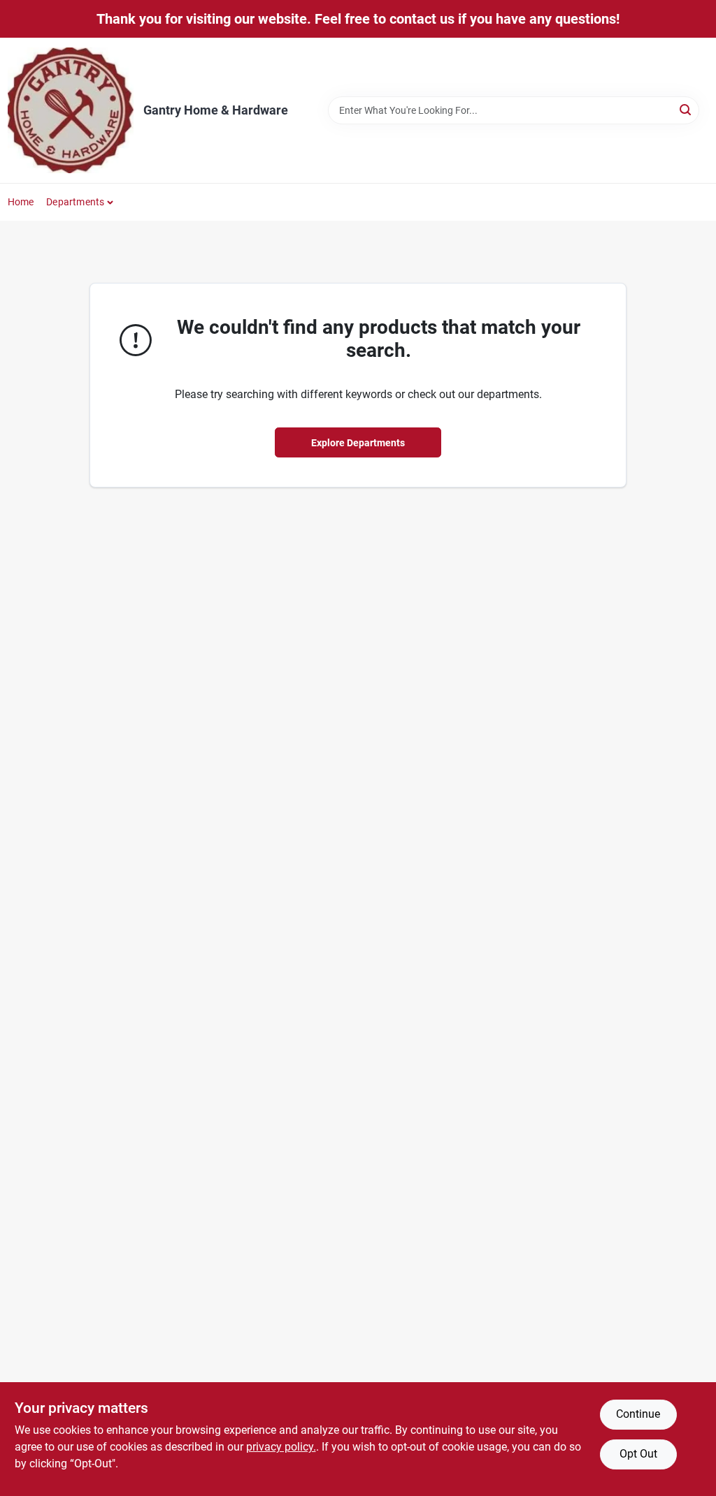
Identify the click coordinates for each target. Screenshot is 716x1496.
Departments (75, 201)
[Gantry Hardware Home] (71, 110)
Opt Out (638, 1453)
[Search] (686, 109)
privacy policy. (281, 1446)
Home (21, 201)
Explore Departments (358, 442)
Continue (638, 1414)
